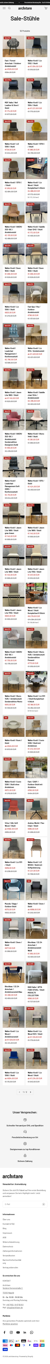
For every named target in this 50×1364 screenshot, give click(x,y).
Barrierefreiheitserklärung (12, 1261)
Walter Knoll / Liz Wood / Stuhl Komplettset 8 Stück (36, 610)
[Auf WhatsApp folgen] (31, 1332)
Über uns (6, 1219)
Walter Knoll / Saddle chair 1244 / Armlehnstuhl (36, 395)
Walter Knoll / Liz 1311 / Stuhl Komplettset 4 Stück (36, 699)
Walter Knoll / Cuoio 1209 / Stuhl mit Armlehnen (36, 743)
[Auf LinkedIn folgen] (25, 1332)
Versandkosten (9, 1255)
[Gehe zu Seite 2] (30, 1092)
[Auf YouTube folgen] (18, 1332)
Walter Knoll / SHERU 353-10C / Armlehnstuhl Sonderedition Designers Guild (13, 439)
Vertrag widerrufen (10, 1267)
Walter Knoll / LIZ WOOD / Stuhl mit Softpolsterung (35, 865)
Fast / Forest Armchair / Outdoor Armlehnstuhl (13, 63)
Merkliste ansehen (10, 1324)
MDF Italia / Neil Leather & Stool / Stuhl (12, 105)
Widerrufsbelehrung (11, 1242)
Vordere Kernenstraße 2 (13, 1288)
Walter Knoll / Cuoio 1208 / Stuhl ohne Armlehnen (13, 784)
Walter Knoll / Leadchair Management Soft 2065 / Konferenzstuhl (12, 486)
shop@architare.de (15, 1307)
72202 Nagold (8, 1293)
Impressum (7, 1233)
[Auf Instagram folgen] (11, 1332)
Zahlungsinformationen (12, 1251)
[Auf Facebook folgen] (4, 1332)
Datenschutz (8, 1246)
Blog (4, 1228)
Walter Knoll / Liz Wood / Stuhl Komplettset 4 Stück (36, 185)
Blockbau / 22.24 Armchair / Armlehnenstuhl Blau (13, 989)
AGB (4, 1237)
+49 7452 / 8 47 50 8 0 (14, 1305)
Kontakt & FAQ (8, 1224)
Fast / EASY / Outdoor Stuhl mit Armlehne (35, 784)
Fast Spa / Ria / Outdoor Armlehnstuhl (34, 309)
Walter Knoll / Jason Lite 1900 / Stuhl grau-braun (13, 530)
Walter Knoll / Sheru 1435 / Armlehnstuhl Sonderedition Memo (13, 699)
